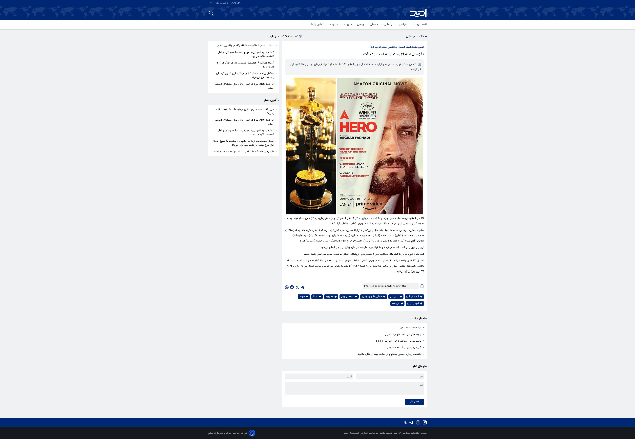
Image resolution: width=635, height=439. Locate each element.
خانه (421, 36)
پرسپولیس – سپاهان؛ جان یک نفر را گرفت (399, 341)
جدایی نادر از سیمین (371, 296)
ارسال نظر (414, 401)
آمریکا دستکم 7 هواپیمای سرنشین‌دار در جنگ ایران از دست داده (245, 65)
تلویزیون (394, 296)
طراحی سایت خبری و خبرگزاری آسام (227, 433)
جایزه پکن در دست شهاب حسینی (403, 334)
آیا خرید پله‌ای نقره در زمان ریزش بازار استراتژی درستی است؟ (244, 86)
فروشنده (395, 303)
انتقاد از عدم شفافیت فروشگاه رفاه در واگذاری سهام (245, 46)
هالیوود (329, 296)
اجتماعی (389, 24)
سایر (349, 24)
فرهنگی (374, 24)
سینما (302, 296)
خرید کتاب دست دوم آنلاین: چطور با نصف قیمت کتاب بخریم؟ (244, 111)
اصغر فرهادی (412, 296)
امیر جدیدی (413, 303)
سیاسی (403, 24)
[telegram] (302, 286)
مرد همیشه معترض (411, 328)
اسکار (315, 296)
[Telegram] (411, 422)
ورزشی (361, 24)
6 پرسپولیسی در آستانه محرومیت (403, 348)
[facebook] (292, 286)
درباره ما (333, 24)
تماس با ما (317, 24)
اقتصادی (422, 24)
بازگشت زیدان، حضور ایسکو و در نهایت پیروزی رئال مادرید (390, 354)
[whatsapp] (287, 286)
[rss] (425, 422)
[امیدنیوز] (418, 13)
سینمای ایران (347, 296)
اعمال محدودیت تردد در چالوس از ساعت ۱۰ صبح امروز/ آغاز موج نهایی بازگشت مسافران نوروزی (243, 143)
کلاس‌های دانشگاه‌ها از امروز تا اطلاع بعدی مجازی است (243, 152)
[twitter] (297, 286)
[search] (211, 13)
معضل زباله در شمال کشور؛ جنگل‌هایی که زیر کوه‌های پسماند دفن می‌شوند (245, 75)
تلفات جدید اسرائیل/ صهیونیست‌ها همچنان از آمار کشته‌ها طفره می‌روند (246, 54)
